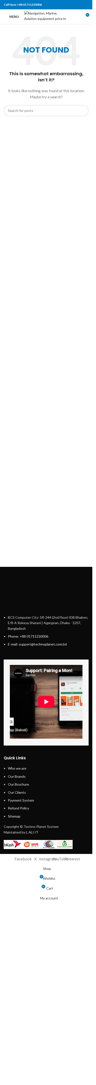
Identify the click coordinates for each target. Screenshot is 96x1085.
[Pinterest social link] (73, 4)
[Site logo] (46, 16)
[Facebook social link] (60, 4)
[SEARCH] (83, 110)
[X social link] (67, 4)
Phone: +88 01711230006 (28, 964)
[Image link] (46, 753)
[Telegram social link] (85, 4)
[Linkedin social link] (79, 4)
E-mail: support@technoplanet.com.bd (37, 972)
